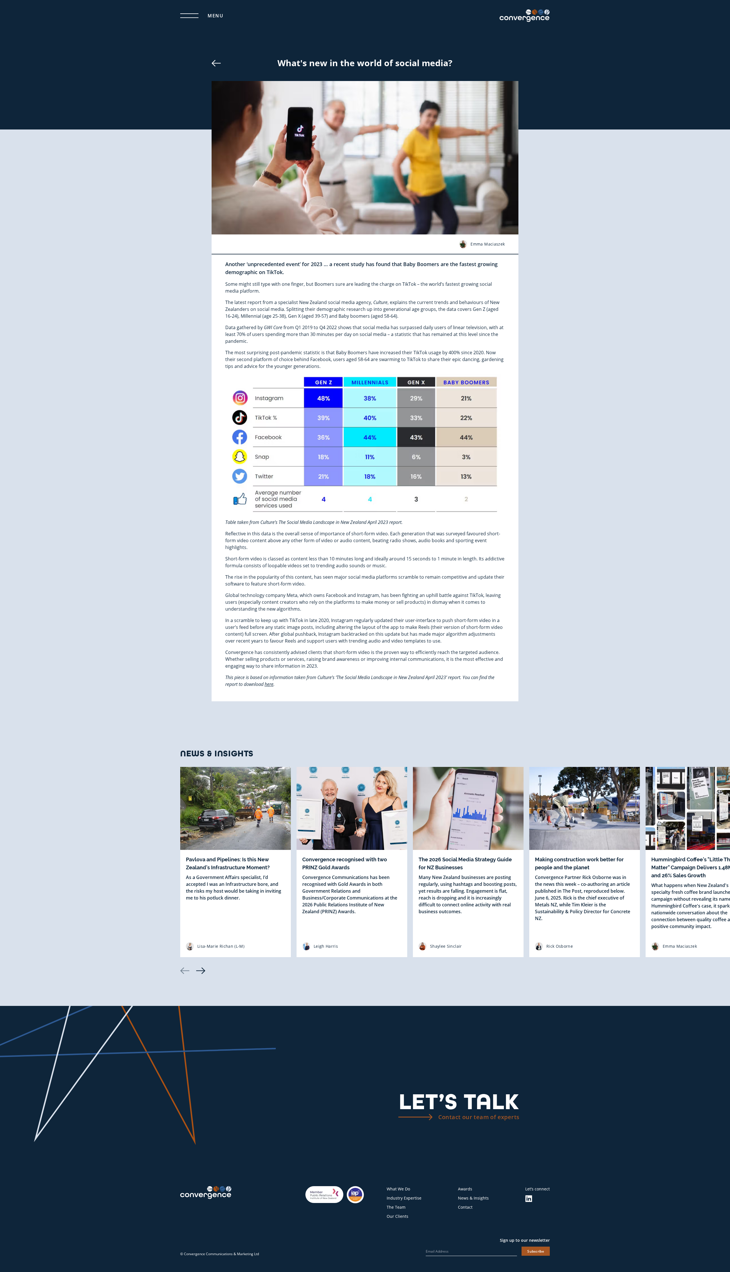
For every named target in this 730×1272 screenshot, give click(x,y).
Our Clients (397, 1216)
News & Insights (473, 1198)
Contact (465, 1207)
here (269, 684)
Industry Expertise (404, 1198)
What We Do (398, 1189)
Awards (465, 1189)
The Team (396, 1207)
